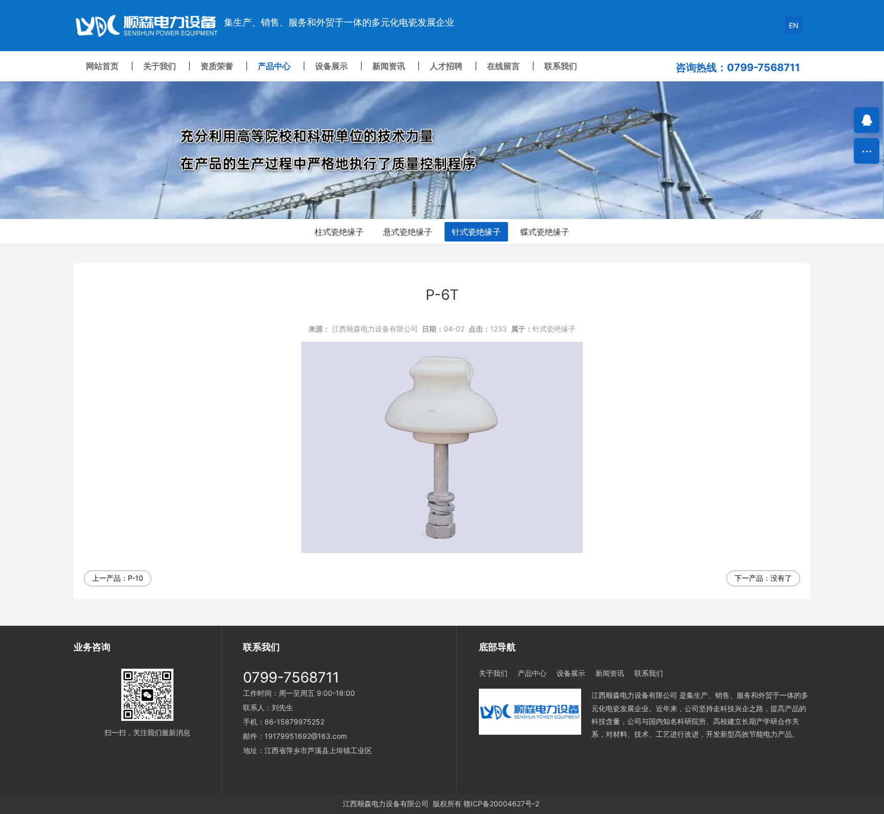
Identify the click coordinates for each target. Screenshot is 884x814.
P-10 (135, 578)
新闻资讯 (388, 66)
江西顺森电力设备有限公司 (375, 328)
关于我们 (159, 66)
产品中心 (274, 66)
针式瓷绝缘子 (476, 232)
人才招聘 (446, 66)
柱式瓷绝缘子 (339, 232)
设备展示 (331, 66)
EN (794, 25)
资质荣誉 (217, 66)
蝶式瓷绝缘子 (544, 232)
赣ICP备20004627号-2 (501, 803)
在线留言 (503, 66)
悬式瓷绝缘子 (407, 232)
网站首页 (102, 66)
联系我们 (560, 66)
